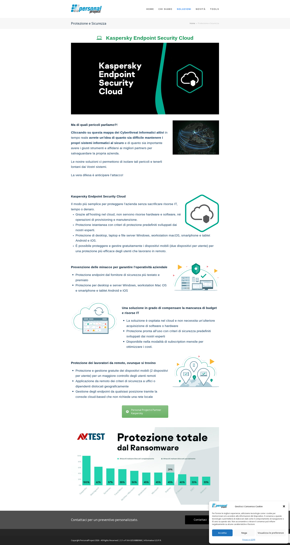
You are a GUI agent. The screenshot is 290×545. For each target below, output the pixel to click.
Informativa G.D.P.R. (152, 540)
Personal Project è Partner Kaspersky (146, 411)
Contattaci (200, 519)
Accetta (222, 532)
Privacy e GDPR (248, 539)
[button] (283, 506)
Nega (244, 532)
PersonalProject (87, 540)
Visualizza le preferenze (271, 532)
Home (192, 23)
